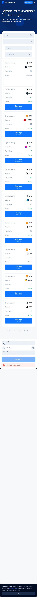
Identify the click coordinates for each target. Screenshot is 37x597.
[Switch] (33, 348)
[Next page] (29, 330)
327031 (25, 330)
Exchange (18, 107)
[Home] (8, 2)
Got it (18, 593)
